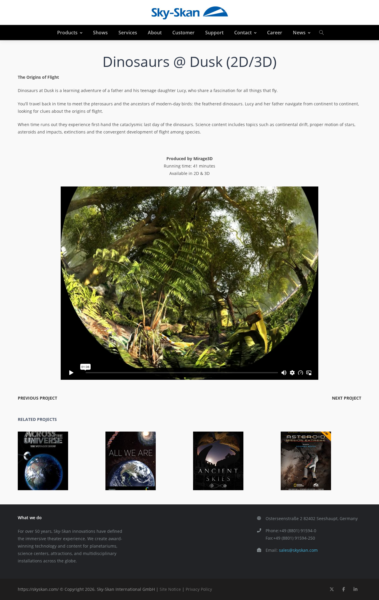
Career (274, 32)
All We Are (134, 456)
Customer (183, 32)
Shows (100, 32)
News (299, 32)
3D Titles (318, 464)
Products (67, 32)
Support (214, 32)
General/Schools (69, 464)
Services (127, 32)
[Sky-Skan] (189, 12)
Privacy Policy (199, 589)
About (155, 32)
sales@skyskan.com (298, 550)
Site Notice (170, 589)
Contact (243, 32)
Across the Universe (46, 456)
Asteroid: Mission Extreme (309, 456)
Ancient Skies (221, 456)
